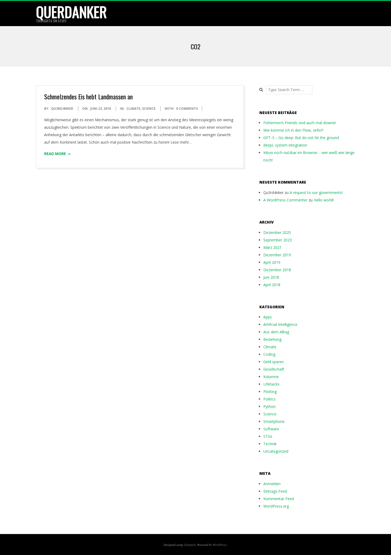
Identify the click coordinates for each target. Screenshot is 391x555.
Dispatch (190, 544)
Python (269, 406)
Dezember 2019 (277, 254)
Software (271, 428)
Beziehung (272, 339)
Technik (270, 443)
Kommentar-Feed (278, 498)
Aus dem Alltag (276, 331)
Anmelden (272, 483)
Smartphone (274, 421)
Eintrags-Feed (275, 491)
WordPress (220, 544)
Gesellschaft (273, 369)
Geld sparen (273, 361)
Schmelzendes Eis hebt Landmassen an (88, 96)
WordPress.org (276, 506)
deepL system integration (285, 145)
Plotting (270, 391)
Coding (269, 354)
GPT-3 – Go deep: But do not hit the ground (301, 137)
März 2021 (272, 247)
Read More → (57, 153)
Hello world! (324, 199)
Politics (269, 399)
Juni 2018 (271, 277)
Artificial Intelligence (280, 324)
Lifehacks (271, 384)
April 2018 (271, 284)
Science (149, 108)
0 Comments (187, 108)
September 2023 (277, 239)
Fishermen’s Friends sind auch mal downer (299, 122)
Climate (133, 108)
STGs (267, 436)
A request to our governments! (316, 192)
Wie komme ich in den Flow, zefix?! (293, 130)
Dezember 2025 (277, 232)
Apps (267, 316)
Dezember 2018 (277, 269)
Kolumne (271, 376)
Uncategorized (275, 451)
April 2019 (271, 262)
